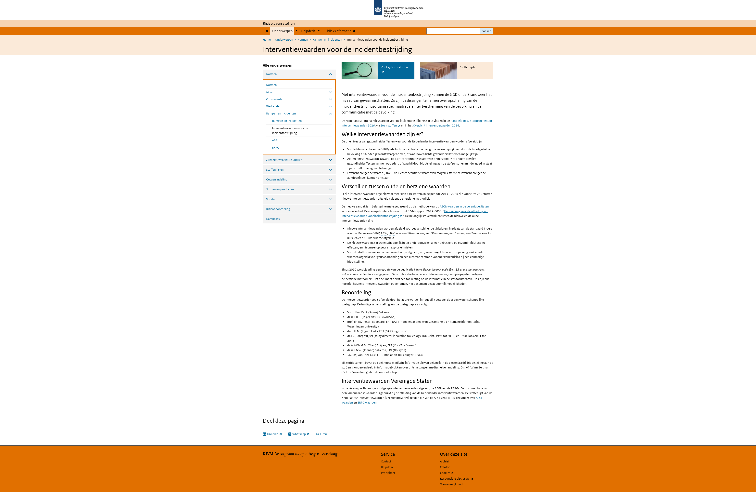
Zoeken (486, 31)
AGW (384, 233)
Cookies (455, 473)
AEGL (275, 140)
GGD (454, 94)
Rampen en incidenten (327, 39)
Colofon (445, 467)
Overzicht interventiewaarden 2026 (436, 125)
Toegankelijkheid (451, 484)
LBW (392, 233)
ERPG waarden (367, 402)
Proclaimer (388, 473)
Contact (386, 461)
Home (266, 31)
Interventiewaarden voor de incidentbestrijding (295, 130)
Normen (302, 39)
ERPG (275, 147)
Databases (273, 219)
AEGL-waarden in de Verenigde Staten (464, 206)
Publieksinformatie (340, 31)
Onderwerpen (282, 31)
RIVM (411, 211)
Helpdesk (308, 31)
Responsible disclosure (465, 478)
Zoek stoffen (390, 125)
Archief (444, 461)
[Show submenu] (296, 31)
